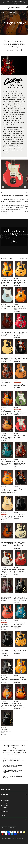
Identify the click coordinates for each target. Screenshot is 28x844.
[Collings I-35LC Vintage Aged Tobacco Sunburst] (20, 692)
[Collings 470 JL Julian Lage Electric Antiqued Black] (7, 666)
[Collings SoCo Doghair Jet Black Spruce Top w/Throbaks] (7, 639)
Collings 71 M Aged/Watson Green (20, 412)
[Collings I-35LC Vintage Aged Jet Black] (7, 718)
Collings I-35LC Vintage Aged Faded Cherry (7, 626)
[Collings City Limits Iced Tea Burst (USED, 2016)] (20, 295)
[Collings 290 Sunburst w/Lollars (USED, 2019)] (7, 530)
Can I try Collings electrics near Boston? (12, 776)
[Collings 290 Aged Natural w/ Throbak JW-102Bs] (20, 371)
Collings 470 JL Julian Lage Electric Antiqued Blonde (20, 679)
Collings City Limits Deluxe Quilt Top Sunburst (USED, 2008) (7, 490)
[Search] (24, 7)
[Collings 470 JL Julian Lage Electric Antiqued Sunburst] (7, 692)
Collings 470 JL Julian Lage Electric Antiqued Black (7, 679)
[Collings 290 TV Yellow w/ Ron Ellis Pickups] (7, 346)
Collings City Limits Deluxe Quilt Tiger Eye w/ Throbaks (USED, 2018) (20, 464)
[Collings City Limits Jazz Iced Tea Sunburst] (7, 269)
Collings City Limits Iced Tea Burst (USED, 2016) (20, 308)
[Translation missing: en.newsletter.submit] (25, 819)
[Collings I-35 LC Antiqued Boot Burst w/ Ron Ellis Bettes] (7, 424)
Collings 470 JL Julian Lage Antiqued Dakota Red (20, 334)
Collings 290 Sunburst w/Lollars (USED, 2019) (7, 543)
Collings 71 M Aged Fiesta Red (19, 436)
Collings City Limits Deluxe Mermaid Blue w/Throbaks (20, 624)
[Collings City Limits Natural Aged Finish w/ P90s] (7, 503)
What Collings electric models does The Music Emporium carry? (12, 760)
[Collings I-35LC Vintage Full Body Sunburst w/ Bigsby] (7, 398)
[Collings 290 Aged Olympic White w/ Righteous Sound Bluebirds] (20, 530)
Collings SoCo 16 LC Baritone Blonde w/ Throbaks (19, 282)
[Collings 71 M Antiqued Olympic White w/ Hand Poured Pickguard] (7, 558)
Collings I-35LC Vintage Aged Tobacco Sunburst (19, 705)
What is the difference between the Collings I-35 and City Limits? (12, 771)
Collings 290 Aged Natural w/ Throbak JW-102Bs (19, 385)
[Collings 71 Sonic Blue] (7, 295)
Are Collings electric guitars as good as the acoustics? (12, 765)
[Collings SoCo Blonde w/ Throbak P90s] (20, 639)
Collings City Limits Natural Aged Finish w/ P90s (6, 518)
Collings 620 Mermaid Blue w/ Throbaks (7, 462)
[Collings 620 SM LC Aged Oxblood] (7, 585)
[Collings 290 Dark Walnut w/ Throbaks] (7, 321)
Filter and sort (8, 258)
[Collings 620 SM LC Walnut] (7, 371)
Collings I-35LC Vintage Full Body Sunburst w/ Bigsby (6, 411)
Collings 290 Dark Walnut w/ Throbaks (6, 333)
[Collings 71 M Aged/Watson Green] (20, 398)
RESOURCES (5, 789)
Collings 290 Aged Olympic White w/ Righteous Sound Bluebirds (19, 544)
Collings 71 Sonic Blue (7, 306)
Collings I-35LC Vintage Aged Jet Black (6, 731)
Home (2, 12)
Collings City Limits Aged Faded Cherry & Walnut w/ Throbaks (20, 571)
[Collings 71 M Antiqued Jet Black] (20, 346)
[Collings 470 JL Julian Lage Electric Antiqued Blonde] (20, 666)
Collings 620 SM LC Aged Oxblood (6, 598)
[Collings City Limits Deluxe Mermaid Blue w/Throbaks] (20, 611)
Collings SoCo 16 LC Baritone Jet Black (19, 515)
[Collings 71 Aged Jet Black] (20, 477)
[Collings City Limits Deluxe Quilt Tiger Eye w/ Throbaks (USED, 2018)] (20, 450)
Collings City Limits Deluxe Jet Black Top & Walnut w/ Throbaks (20, 598)
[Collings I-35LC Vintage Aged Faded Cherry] (7, 611)
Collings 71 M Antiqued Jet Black (20, 359)
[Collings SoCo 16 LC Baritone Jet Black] (20, 503)
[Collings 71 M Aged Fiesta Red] (20, 424)
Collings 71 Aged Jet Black (20, 489)
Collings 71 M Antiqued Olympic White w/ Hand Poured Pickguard (7, 572)
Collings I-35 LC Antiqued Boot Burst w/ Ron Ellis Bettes (6, 437)
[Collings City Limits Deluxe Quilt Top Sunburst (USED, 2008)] (7, 477)
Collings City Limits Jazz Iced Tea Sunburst (6, 282)
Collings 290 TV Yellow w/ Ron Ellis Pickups (7, 359)
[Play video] (14, 241)
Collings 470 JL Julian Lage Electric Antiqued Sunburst (7, 705)
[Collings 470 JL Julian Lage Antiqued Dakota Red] (20, 321)
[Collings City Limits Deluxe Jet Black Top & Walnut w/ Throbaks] (20, 585)
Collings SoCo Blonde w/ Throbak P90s (20, 651)
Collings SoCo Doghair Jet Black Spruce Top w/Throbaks (6, 653)
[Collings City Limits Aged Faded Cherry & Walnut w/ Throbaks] (20, 558)
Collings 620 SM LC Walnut (6, 383)
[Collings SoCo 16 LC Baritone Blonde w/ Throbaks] (20, 269)
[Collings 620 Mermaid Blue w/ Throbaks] (7, 450)
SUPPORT (4, 794)
